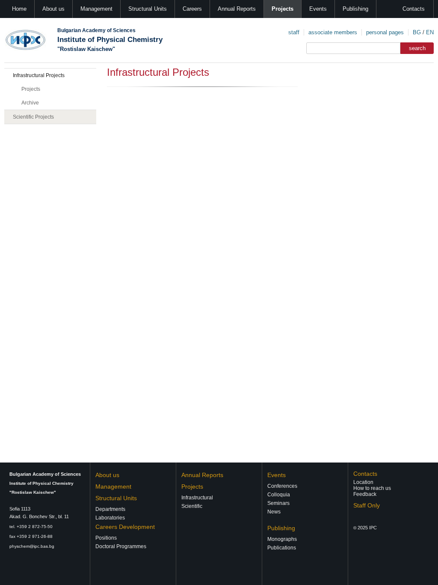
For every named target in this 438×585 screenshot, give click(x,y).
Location (363, 482)
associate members (332, 32)
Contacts (413, 9)
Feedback (364, 494)
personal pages (385, 32)
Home (19, 9)
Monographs (282, 539)
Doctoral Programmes (120, 546)
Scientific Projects (33, 117)
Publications (281, 548)
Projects (282, 9)
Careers (192, 9)
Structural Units (147, 9)
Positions (106, 538)
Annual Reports (237, 9)
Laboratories (110, 518)
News (274, 512)
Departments (110, 509)
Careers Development (125, 526)
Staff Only (366, 505)
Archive (30, 103)
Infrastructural (197, 498)
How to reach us (372, 488)
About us (53, 9)
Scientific (191, 506)
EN (430, 32)
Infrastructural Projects (39, 75)
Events (318, 9)
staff (293, 32)
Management (96, 9)
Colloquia (278, 495)
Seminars (278, 503)
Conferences (282, 486)
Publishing (355, 9)
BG (417, 32)
